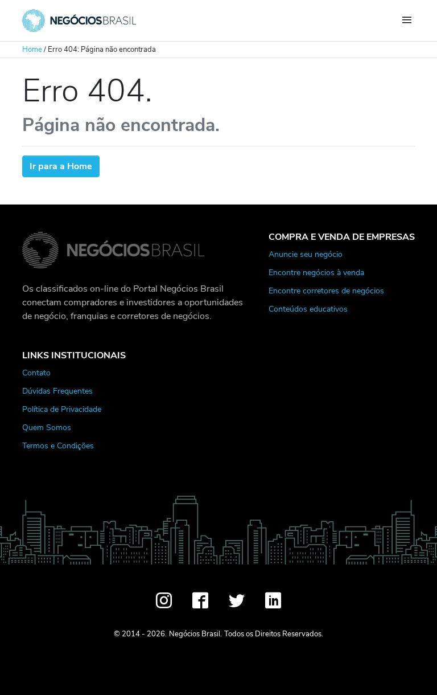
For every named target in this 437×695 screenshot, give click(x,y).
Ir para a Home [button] (61, 166)
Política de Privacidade (61, 409)
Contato (36, 372)
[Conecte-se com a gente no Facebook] (200, 600)
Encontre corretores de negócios (326, 290)
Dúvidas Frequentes (57, 390)
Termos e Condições (58, 445)
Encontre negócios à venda (316, 272)
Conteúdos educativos (308, 308)
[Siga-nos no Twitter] (237, 600)
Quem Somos (46, 427)
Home (32, 49)
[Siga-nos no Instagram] (164, 600)
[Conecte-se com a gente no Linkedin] (273, 600)
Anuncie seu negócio (306, 254)
